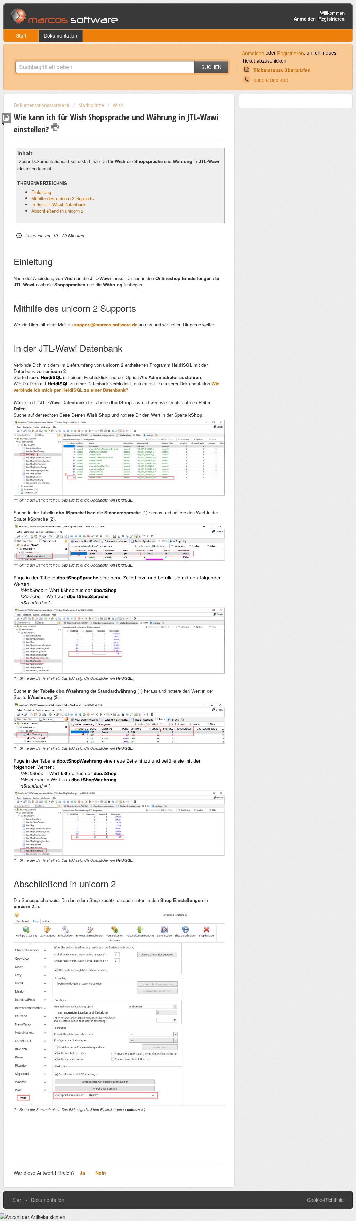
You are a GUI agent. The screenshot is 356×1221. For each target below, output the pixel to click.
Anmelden (253, 53)
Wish (118, 104)
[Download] (165, 536)
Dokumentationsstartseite (42, 104)
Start (21, 35)
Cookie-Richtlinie (325, 1199)
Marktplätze (91, 104)
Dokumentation (60, 35)
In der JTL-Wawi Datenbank (58, 204)
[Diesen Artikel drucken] (55, 127)
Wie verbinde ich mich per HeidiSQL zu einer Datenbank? (116, 386)
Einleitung (41, 192)
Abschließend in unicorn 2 (57, 210)
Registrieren (290, 53)
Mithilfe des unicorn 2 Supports (62, 198)
